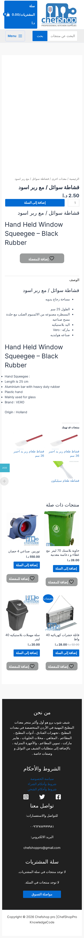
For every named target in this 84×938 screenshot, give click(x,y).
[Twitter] (42, 797)
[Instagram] (26, 797)
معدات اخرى (59, 178)
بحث (40, 36)
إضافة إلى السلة (35, 203)
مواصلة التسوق (42, 894)
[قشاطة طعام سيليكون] (63, 469)
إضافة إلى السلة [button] (66, 568)
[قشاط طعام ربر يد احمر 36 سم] (63, 440)
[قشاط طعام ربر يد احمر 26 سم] (28, 440)
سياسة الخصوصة (42, 779)
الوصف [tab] (74, 280)
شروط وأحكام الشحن (42, 789)
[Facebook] (58, 797)
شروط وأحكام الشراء (42, 784)
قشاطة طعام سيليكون (65, 480)
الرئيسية (74, 178)
